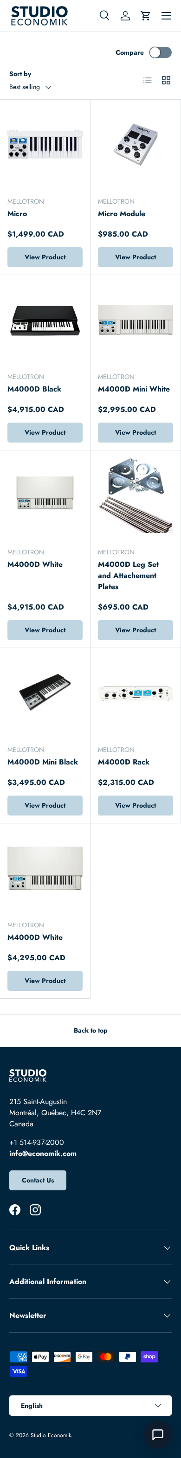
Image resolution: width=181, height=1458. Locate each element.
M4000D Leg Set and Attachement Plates (128, 575)
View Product (45, 257)
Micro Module (121, 213)
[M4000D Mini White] (135, 320)
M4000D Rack (123, 762)
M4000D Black (34, 389)
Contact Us (38, 1180)
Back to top (91, 1030)
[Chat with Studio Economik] (158, 1435)
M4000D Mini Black (42, 762)
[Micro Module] (135, 144)
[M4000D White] (45, 495)
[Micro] (45, 144)
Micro (17, 213)
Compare (130, 52)
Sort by (20, 73)
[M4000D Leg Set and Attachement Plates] (135, 495)
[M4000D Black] (45, 320)
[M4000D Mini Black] (45, 693)
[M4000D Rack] (135, 693)
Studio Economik (51, 1435)
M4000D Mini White (134, 389)
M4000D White (35, 564)
